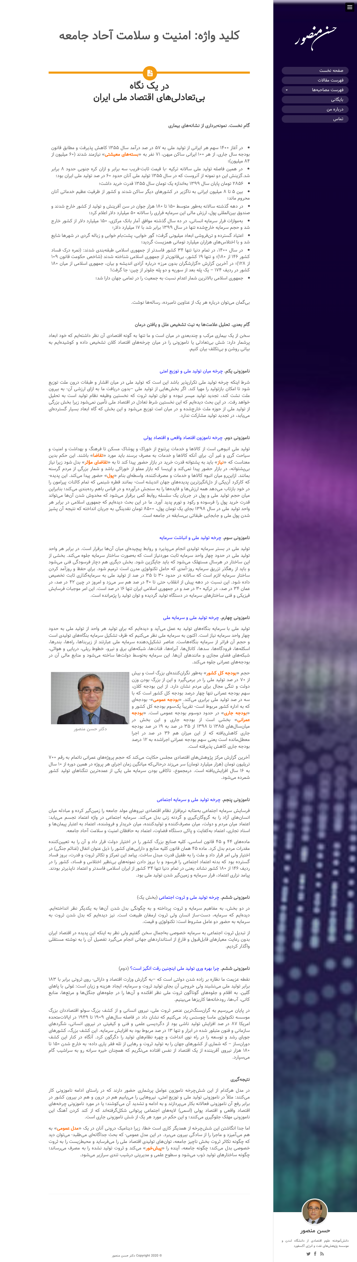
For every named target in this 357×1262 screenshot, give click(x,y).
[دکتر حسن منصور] (315, 51)
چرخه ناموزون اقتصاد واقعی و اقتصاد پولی (183, 437)
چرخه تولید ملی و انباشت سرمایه (190, 537)
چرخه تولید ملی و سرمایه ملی (191, 617)
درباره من (335, 109)
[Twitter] (308, 1254)
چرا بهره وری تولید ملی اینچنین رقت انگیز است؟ (174, 968)
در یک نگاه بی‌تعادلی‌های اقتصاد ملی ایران (149, 91)
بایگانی (337, 99)
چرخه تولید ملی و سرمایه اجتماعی (189, 799)
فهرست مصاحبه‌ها (327, 90)
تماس (338, 118)
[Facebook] (315, 1254)
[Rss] (322, 1254)
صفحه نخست (331, 70)
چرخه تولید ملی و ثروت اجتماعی (189, 897)
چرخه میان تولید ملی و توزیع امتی (191, 371)
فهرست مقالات (330, 80)
